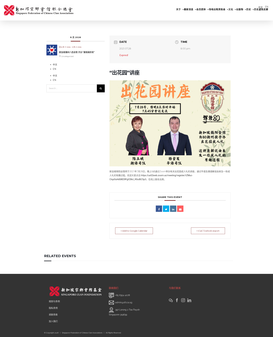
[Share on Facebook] (159, 209)
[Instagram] (183, 300)
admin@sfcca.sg (123, 302)
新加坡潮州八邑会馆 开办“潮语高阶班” (77, 52)
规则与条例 (54, 301)
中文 (260, 7)
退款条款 (53, 314)
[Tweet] (166, 209)
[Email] (180, 209)
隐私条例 (53, 308)
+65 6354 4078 (122, 295)
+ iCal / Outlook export (208, 231)
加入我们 (53, 321)
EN (266, 7)
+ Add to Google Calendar (134, 231)
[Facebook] (177, 300)
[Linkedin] (173, 209)
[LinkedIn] (189, 300)
